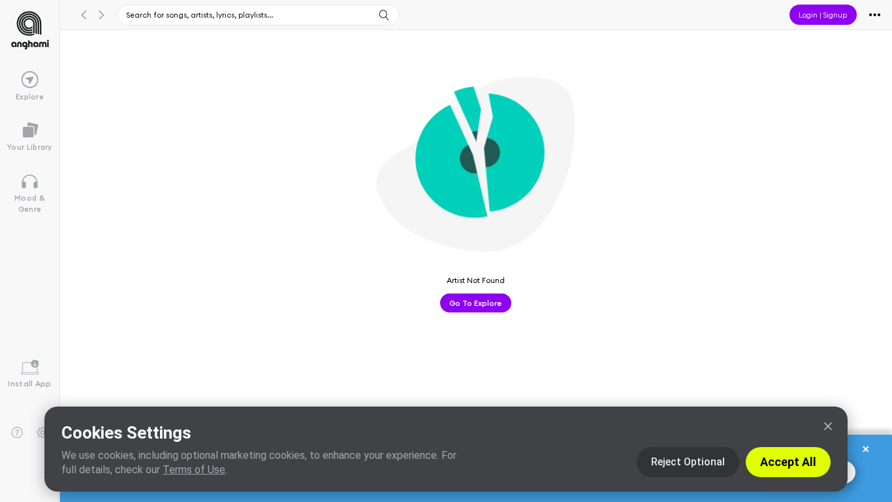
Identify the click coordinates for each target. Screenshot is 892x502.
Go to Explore (475, 303)
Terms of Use (194, 469)
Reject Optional (688, 462)
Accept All (788, 462)
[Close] (828, 426)
